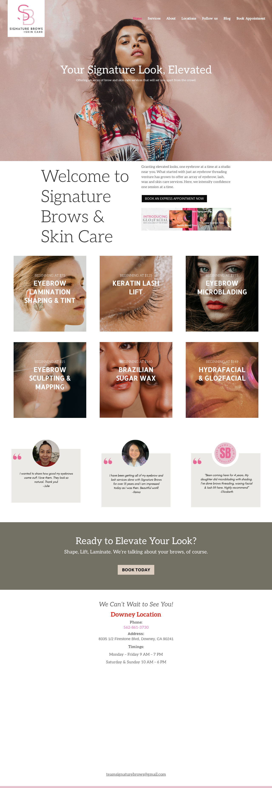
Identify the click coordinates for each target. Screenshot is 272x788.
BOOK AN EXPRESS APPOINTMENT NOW (174, 198)
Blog (227, 19)
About (171, 19)
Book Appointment (251, 19)
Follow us (210, 19)
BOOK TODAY (136, 570)
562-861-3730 (136, 627)
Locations (188, 19)
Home (137, 19)
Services (154, 19)
